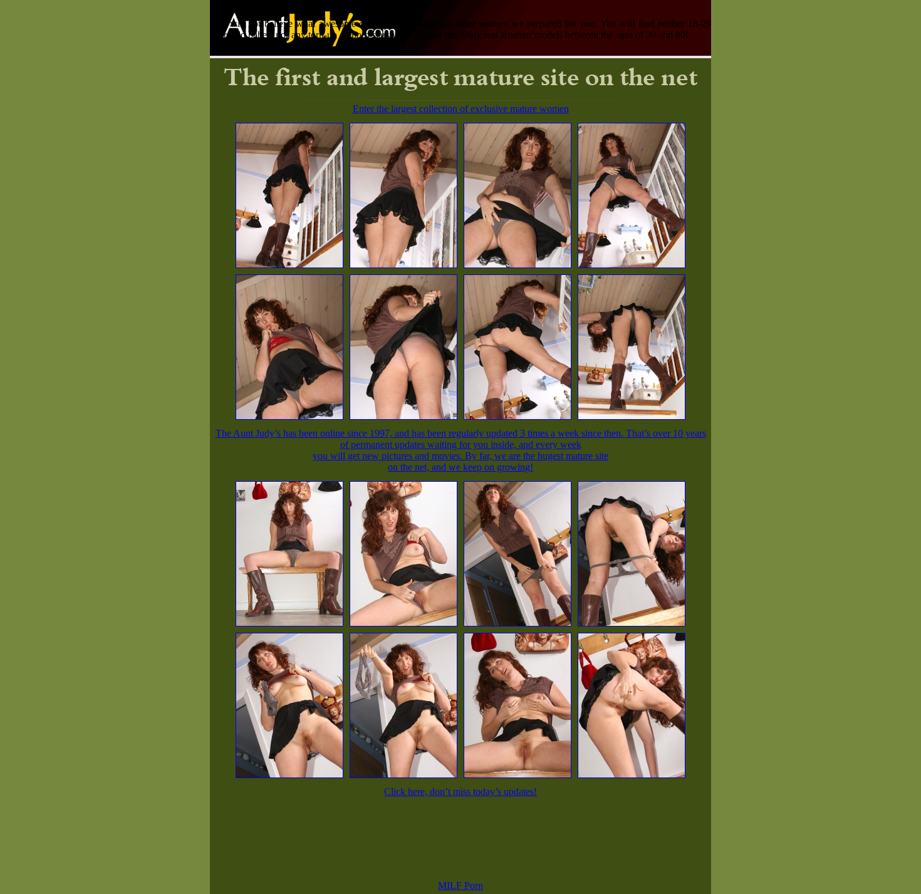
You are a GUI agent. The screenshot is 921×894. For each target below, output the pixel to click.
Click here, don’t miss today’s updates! (460, 791)
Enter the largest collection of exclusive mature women (461, 108)
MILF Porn (460, 885)
